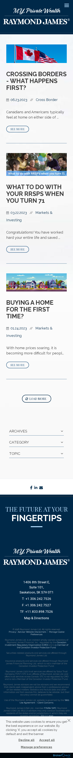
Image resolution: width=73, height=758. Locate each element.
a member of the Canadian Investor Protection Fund (42, 646)
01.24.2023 (19, 328)
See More (18, 129)
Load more (37, 399)
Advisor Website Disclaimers (32, 632)
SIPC (54, 708)
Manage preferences (36, 747)
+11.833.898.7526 (39, 612)
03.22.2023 (19, 213)
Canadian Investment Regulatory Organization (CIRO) (35, 643)
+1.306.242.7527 (38, 605)
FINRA (47, 708)
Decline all (26, 740)
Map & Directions (36, 618)
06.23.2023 (19, 100)
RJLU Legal (47, 716)
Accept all (47, 740)
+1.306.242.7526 (38, 599)
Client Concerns (45, 702)
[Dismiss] (69, 720)
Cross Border (47, 100)
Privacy (12, 632)
